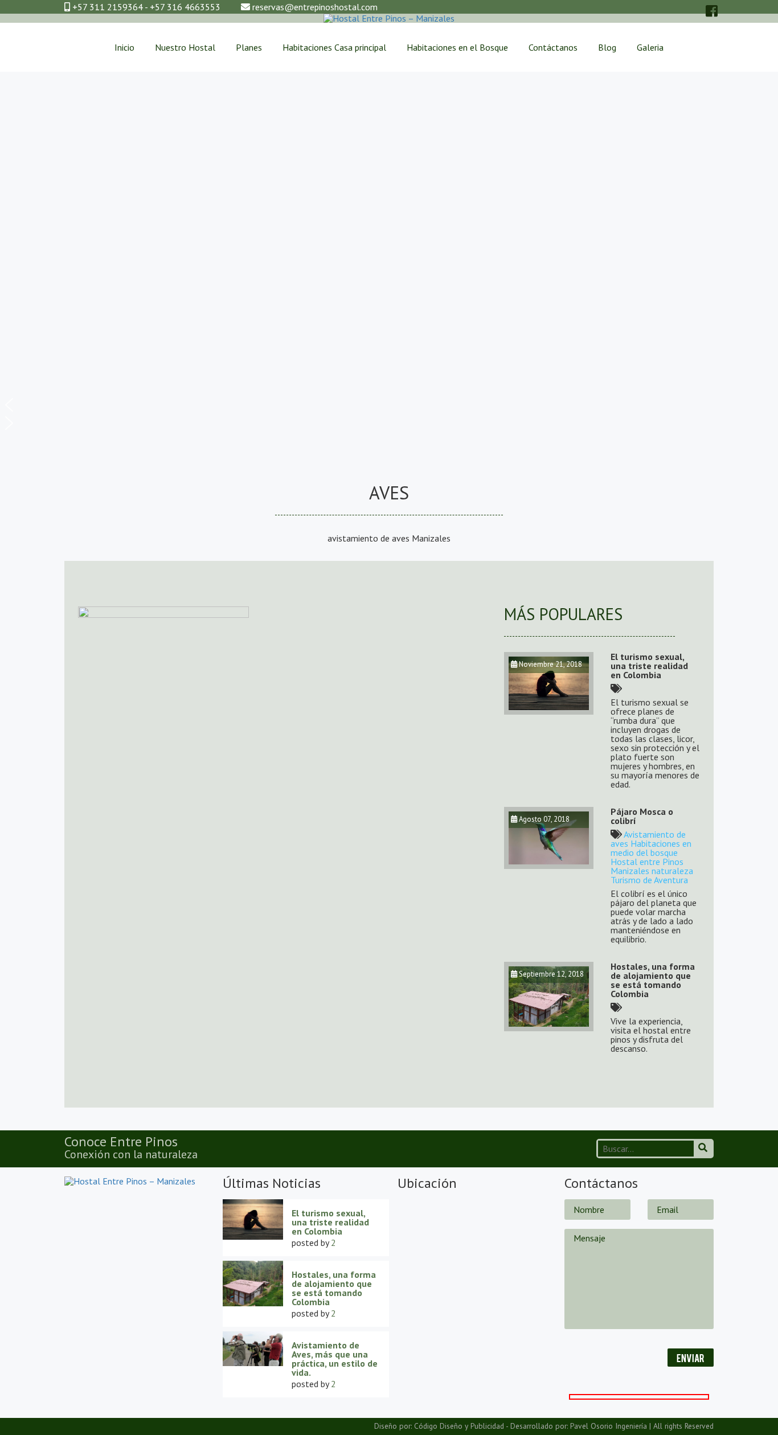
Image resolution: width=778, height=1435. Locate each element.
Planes (249, 47)
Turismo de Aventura (649, 879)
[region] (389, 257)
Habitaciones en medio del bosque (651, 848)
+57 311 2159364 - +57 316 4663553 (145, 7)
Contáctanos (553, 47)
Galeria (650, 47)
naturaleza (672, 870)
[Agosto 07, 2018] (548, 865)
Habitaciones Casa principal (334, 47)
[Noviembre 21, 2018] (548, 711)
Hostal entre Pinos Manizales (647, 866)
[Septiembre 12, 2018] (548, 1028)
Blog (607, 47)
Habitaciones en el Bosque (457, 47)
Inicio (124, 47)
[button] (389, 405)
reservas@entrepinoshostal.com (315, 7)
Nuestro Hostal (185, 47)
